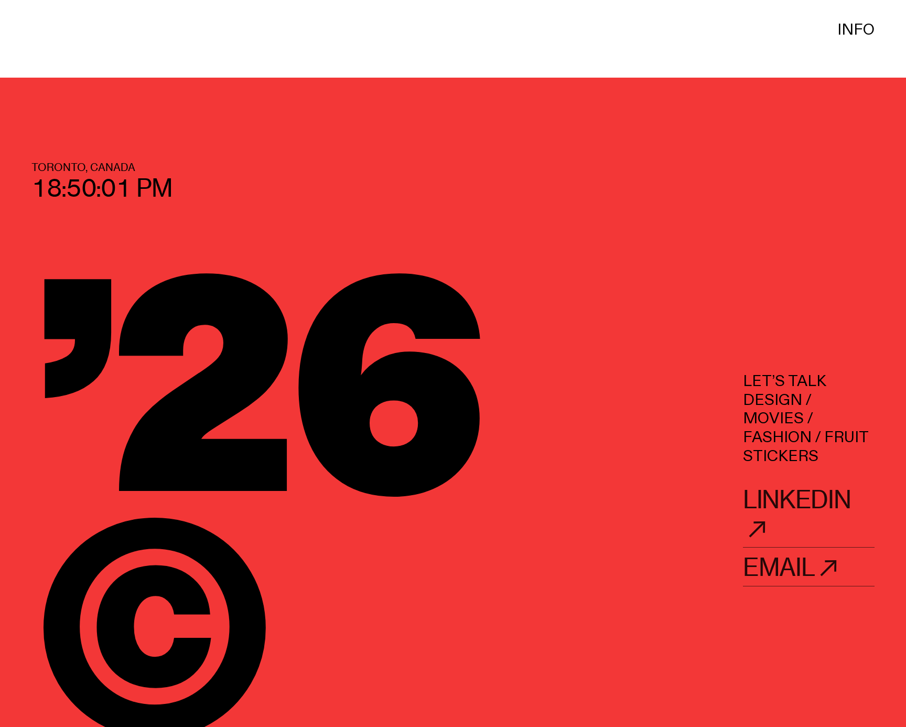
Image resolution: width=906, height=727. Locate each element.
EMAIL (778, 567)
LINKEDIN (796, 499)
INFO (856, 29)
